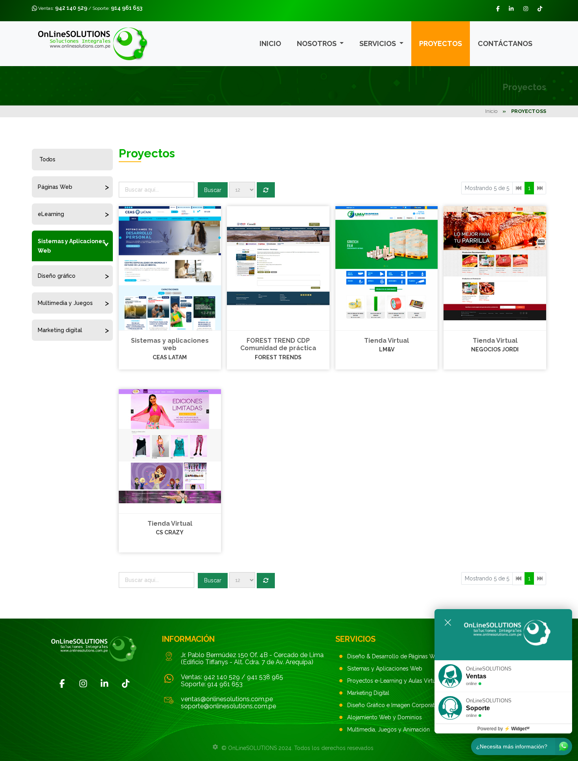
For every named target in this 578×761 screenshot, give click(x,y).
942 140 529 (71, 8)
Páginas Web (55, 187)
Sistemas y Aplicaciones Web (71, 246)
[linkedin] (104, 683)
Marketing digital (60, 330)
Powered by (503, 728)
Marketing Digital (368, 693)
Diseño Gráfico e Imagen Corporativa (394, 705)
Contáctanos (505, 43)
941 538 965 (265, 677)
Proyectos (440, 43)
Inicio (270, 43)
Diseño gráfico (56, 276)
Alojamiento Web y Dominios (384, 717)
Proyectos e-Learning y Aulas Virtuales (396, 681)
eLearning (51, 214)
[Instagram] (83, 683)
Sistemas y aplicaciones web (170, 344)
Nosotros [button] (317, 43)
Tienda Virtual (386, 340)
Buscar (212, 190)
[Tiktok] (126, 683)
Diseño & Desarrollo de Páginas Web (394, 656)
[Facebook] (62, 683)
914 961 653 (126, 8)
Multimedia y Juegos (65, 303)
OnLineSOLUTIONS (252, 748)
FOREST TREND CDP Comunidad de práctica (278, 344)
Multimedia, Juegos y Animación (388, 729)
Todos (47, 159)
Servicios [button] (378, 43)
